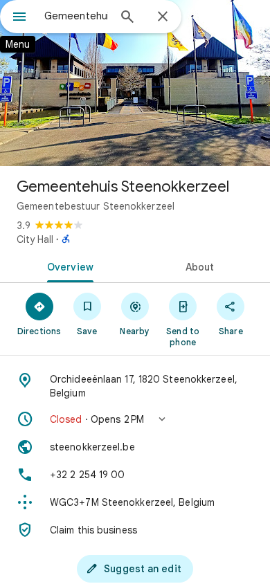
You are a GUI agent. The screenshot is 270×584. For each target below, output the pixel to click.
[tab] (67, 265)
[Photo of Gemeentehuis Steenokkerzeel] (135, 83)
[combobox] (76, 16)
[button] (135, 419)
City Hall (35, 239)
